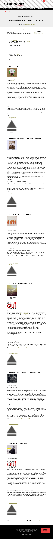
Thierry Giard (27, 24)
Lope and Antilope (21, 42)
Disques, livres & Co (24, 8)
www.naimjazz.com (12, 264)
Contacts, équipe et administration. (45, 530)
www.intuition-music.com (13, 353)
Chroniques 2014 (13, 11)
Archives (4, 8)
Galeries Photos (33, 8)
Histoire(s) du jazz (40, 8)
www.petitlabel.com (13, 80)
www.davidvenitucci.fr (13, 503)
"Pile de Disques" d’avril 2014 (23, 347)
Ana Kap (15, 40)
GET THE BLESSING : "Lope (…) (38, 34)
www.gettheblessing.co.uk (13, 263)
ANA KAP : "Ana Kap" (36, 32)
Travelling (18, 54)
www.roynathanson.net (13, 422)
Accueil (4, 11)
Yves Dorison (32, 24)
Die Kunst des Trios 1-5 (24, 313)
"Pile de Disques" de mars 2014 (24, 418)
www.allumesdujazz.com (13, 118)
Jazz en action (10, 8)
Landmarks (28, 41)
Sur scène (17, 8)
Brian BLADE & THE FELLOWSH (38, 33)
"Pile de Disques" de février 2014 (24, 259)
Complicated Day (26, 52)
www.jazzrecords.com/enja (13, 424)
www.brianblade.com (12, 193)
